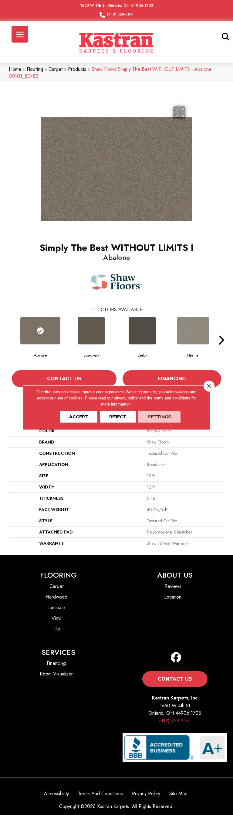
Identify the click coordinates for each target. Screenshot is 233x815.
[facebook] (176, 657)
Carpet (55, 69)
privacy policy (126, 398)
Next (221, 340)
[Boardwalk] (91, 331)
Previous (11, 340)
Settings (159, 417)
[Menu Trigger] (20, 34)
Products (77, 69)
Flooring (35, 69)
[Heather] (193, 331)
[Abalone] (40, 331)
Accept (78, 417)
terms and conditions (172, 398)
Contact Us (64, 379)
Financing (172, 379)
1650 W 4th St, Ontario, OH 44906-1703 (116, 5)
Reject (118, 417)
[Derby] (142, 331)
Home (15, 69)
